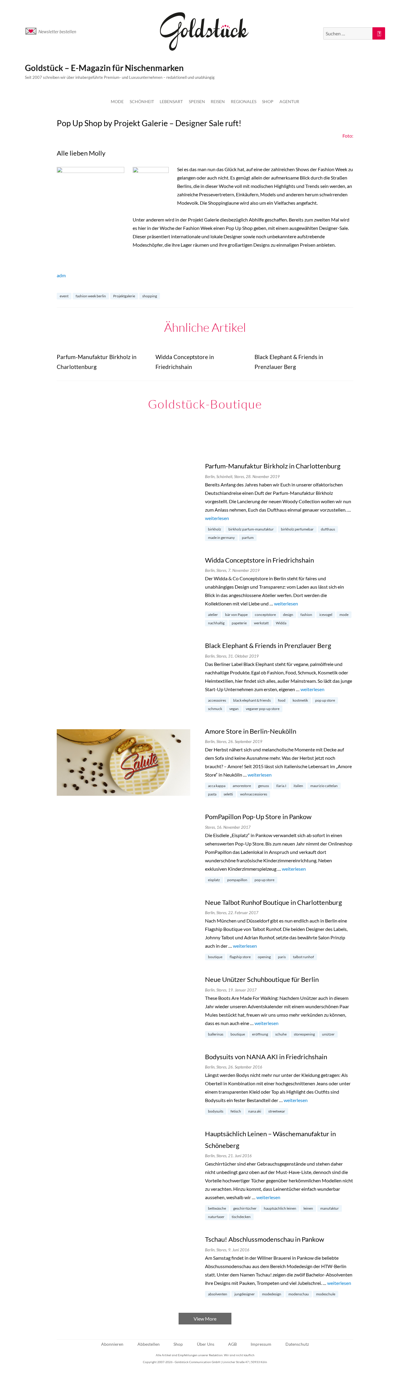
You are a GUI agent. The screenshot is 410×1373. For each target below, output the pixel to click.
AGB (232, 1344)
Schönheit (142, 101)
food (281, 700)
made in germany (221, 537)
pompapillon (237, 880)
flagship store (240, 957)
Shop (267, 101)
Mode (117, 101)
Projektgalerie (124, 296)
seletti (228, 794)
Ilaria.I (281, 785)
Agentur (289, 101)
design (288, 614)
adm (61, 275)
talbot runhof (303, 957)
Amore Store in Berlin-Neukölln (250, 731)
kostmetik (300, 700)
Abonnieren (112, 1344)
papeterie (239, 623)
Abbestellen (148, 1344)
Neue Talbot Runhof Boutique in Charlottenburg (273, 902)
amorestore (242, 785)
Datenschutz (297, 1344)
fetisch (236, 1111)
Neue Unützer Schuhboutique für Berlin (262, 979)
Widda (281, 623)
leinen (308, 1208)
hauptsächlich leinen (280, 1208)
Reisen (218, 101)
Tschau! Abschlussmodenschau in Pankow (264, 1239)
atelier (213, 614)
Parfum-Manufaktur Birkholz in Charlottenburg (272, 466)
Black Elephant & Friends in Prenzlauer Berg (268, 645)
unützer (328, 1034)
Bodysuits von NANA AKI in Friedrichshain (266, 1057)
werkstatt (261, 623)
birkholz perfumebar (297, 529)
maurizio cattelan (324, 785)
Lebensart (171, 101)
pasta (212, 794)
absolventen (217, 1294)
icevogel (325, 614)
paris (282, 957)
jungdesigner (244, 1294)
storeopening (304, 1034)
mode (343, 614)
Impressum (261, 1344)
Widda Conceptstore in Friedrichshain (259, 560)
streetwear (276, 1111)
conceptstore (265, 614)
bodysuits (215, 1111)
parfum (248, 537)
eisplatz (214, 880)
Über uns (205, 1344)
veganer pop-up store (262, 708)
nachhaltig (216, 623)
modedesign (271, 1294)
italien (298, 785)
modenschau (298, 1294)
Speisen (197, 101)
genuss (263, 785)
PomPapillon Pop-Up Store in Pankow (258, 817)
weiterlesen (217, 518)
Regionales (243, 101)
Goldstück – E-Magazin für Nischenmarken (104, 68)
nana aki (254, 1111)
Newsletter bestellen (57, 31)
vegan (234, 708)
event (64, 296)
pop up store (325, 700)
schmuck (215, 708)
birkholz (214, 529)
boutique (215, 957)
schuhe (281, 1034)
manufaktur (329, 1208)
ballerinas (215, 1034)
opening (264, 957)
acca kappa (216, 785)
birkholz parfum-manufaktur (251, 529)
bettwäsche (217, 1208)
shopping (149, 296)
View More (205, 1318)
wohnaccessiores (253, 794)
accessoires (217, 700)
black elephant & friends (252, 700)
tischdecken (241, 1216)
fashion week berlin (91, 296)
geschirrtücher (245, 1208)
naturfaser (216, 1216)
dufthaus (328, 529)
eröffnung (260, 1034)
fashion (306, 614)
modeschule (325, 1294)
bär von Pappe (236, 614)
